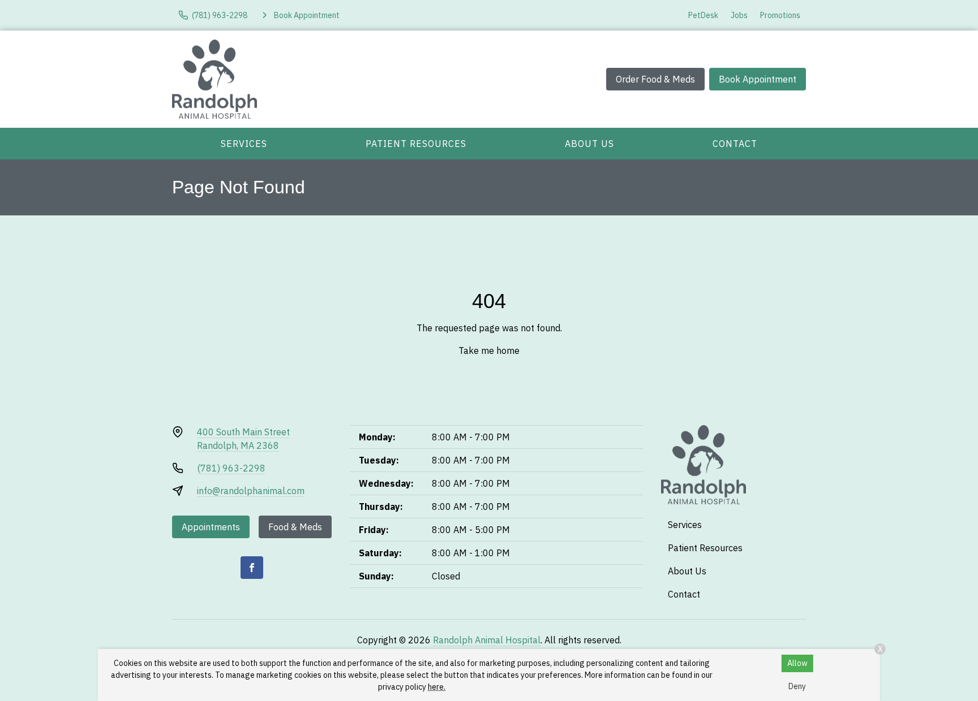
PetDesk (703, 15)
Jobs (739, 15)
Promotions (780, 15)
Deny (797, 686)
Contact (735, 143)
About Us (589, 143)
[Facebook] (252, 567)
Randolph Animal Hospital (487, 640)
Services (244, 143)
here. (436, 687)
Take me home (489, 350)
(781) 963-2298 (231, 468)
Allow (797, 663)
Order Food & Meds (655, 79)
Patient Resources (416, 143)
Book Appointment (757, 79)
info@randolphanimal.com (250, 490)
